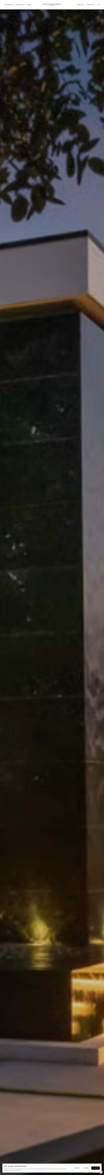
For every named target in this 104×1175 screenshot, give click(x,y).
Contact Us (90, 4)
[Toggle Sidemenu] (98, 4)
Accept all (95, 1168)
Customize (86, 1168)
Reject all (77, 1168)
